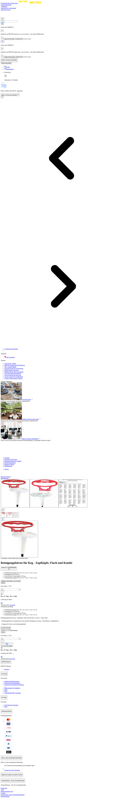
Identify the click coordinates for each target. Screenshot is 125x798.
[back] (2, 18)
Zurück (6, 469)
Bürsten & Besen (9, 464)
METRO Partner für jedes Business (14, 365)
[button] (62, 473)
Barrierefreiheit (5, 796)
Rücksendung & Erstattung (12, 688)
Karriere (6, 669)
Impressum (4, 788)
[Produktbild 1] (4, 515)
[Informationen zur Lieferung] (13, 653)
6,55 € (3, 583)
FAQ (5, 691)
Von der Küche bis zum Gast (12, 375)
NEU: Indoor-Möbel (10, 367)
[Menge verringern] (1, 589)
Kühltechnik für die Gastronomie (13, 372)
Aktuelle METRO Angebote (12, 693)
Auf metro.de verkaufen (11, 705)
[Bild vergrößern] (19, 539)
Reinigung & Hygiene (10, 459)
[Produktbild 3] (16, 515)
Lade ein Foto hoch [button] (9, 39)
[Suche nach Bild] (2, 23)
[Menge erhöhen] (20, 589)
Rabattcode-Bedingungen (11, 681)
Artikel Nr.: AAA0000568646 (8, 567)
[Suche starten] (2, 41)
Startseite (7, 458)
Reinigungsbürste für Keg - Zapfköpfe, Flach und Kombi (36, 562)
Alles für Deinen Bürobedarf (12, 373)
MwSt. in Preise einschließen (9, 95)
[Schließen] (2, 97)
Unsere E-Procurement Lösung (13, 378)
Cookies (3, 793)
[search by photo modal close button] (2, 31)
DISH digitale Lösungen (11, 370)
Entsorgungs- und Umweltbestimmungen (12, 795)
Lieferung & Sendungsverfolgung (14, 684)
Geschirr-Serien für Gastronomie (13, 368)
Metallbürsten (8, 466)
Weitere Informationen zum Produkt (10, 581)
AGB (2, 790)
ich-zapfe (12, 605)
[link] (64, 76)
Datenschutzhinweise (7, 791)
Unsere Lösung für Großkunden (13, 377)
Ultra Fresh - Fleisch (10, 363)
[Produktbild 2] (10, 515)
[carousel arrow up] (2, 510)
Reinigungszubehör (10, 463)
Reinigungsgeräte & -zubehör (12, 461)
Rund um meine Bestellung (12, 683)
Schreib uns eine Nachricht (12, 770)
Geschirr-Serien (26, 399)
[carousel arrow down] (2, 519)
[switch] (6, 63)
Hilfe (5, 689)
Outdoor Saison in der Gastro (30, 419)
